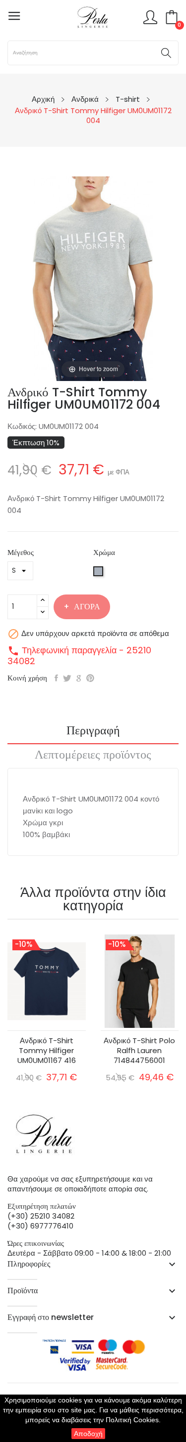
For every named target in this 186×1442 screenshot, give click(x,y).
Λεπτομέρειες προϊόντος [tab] (93, 756)
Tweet (67, 678)
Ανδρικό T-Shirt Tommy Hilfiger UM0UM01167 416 (46, 1050)
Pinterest (90, 678)
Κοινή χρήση (56, 678)
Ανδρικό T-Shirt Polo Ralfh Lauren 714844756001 (139, 1050)
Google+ (79, 678)
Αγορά (87, 606)
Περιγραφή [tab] (93, 731)
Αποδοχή (88, 1434)
